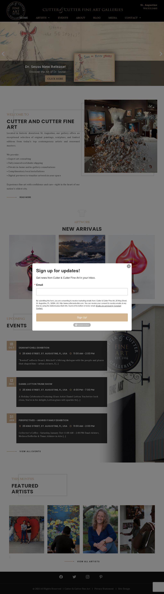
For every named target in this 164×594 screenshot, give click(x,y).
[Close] (129, 266)
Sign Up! (82, 317)
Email (39, 285)
